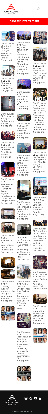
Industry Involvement (24, 20)
